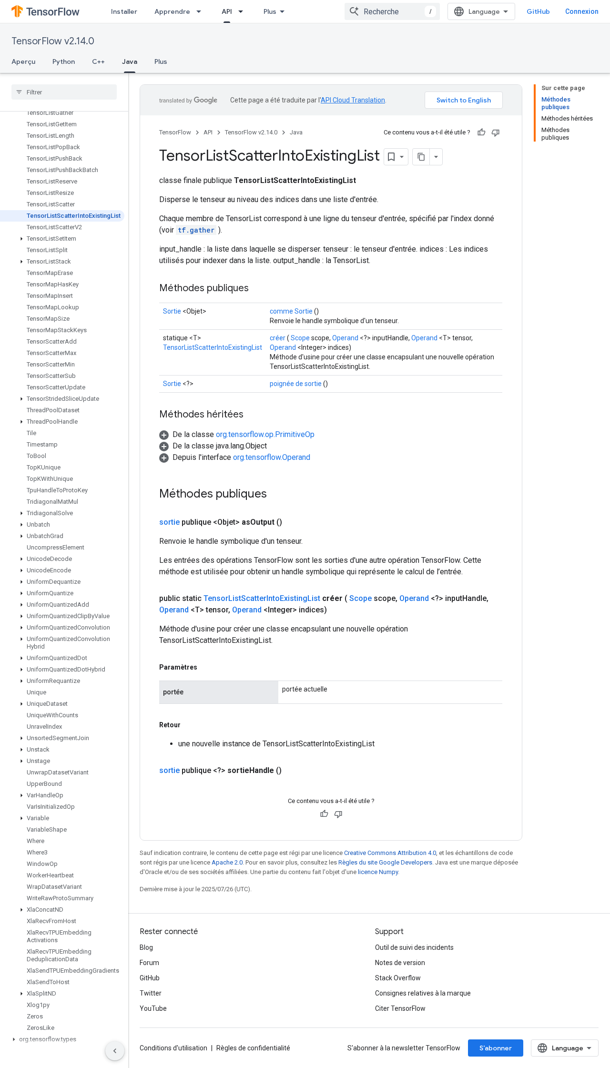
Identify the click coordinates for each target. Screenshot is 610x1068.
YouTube (153, 1008)
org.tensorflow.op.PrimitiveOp (265, 434)
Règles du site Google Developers (385, 862)
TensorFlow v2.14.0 (52, 41)
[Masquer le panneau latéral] (114, 1050)
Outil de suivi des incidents (414, 947)
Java (129, 61)
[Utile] (481, 132)
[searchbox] (64, 92)
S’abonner (495, 1048)
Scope (300, 338)
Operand (345, 338)
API (227, 11)
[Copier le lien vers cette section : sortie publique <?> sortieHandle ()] (293, 770)
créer (277, 338)
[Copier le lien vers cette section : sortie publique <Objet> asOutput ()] (293, 522)
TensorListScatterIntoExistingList (212, 347)
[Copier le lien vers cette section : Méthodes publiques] (258, 289)
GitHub (538, 11)
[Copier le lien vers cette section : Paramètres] (206, 667)
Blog (146, 947)
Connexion (582, 11)
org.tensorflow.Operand (271, 457)
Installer (124, 11)
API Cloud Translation (353, 100)
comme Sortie (291, 311)
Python (63, 61)
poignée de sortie (296, 383)
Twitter (151, 993)
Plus (270, 11)
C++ (98, 61)
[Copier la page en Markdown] (421, 157)
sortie (169, 522)
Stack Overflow (398, 978)
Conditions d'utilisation (173, 1048)
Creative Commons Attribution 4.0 (390, 852)
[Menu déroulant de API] (243, 11)
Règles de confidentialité (253, 1048)
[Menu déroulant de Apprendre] (201, 11)
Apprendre (172, 11)
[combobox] (392, 11)
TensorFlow (175, 132)
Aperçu (23, 61)
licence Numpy (378, 871)
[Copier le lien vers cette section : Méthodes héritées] (253, 415)
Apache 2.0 (227, 862)
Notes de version (400, 962)
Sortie (172, 311)
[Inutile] (495, 132)
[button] (62, 238)
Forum (149, 962)
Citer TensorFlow (400, 1008)
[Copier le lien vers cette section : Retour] (190, 725)
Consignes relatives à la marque (423, 993)
